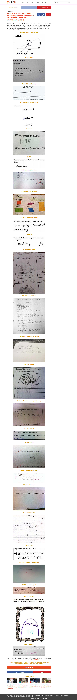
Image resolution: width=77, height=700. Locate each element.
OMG (19, 2)
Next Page (28, 667)
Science (24, 2)
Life (28, 2)
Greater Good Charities (14, 696)
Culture (32, 2)
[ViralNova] (11, 2)
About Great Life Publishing (35, 698)
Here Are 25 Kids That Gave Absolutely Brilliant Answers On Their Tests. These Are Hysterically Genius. (20, 16)
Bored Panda (36, 659)
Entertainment (44, 2)
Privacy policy (44, 698)
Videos (37, 2)
